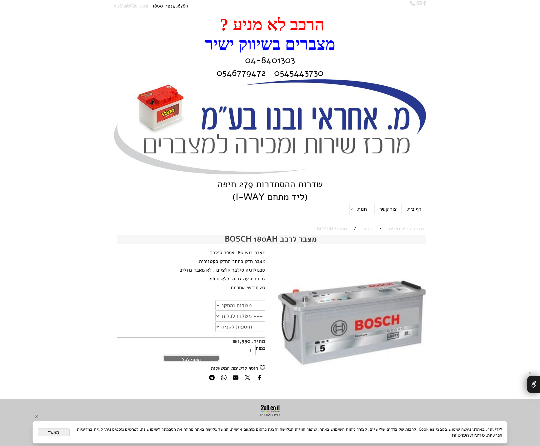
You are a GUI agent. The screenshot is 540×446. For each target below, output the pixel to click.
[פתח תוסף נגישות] (533, 384)
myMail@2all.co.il (131, 6)
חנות (362, 209)
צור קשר (388, 209)
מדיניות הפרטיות (468, 435)
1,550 (244, 341)
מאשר (53, 432)
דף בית (414, 209)
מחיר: (257, 341)
